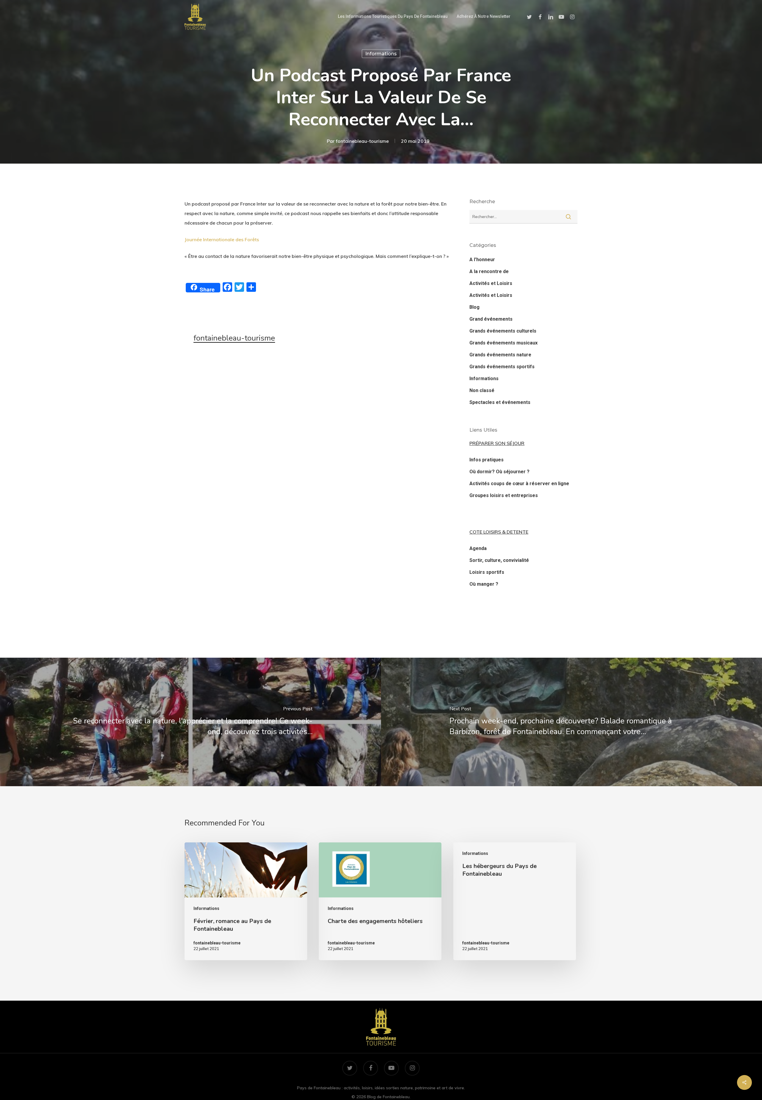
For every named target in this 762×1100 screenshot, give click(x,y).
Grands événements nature (500, 355)
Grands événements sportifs (502, 366)
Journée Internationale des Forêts (222, 239)
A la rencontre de (489, 271)
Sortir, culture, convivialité (499, 560)
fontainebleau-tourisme (362, 141)
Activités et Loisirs (490, 283)
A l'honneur (482, 259)
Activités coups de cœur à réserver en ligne (519, 483)
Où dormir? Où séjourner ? (499, 471)
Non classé (481, 390)
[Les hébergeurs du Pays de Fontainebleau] (514, 901)
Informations (381, 54)
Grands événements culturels (502, 331)
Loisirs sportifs (486, 572)
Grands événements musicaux (503, 343)
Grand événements (491, 319)
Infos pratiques (486, 460)
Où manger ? (483, 584)
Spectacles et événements (499, 402)
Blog (474, 307)
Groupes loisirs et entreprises (503, 495)
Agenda (478, 548)
